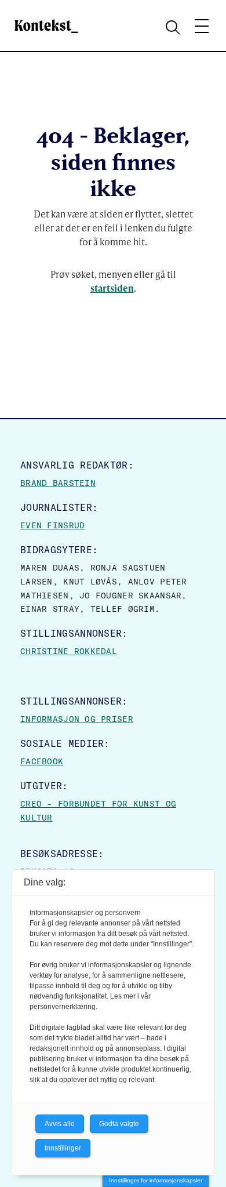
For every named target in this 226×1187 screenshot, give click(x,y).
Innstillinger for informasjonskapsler (155, 1180)
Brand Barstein (58, 483)
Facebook (41, 761)
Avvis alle (60, 1124)
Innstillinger (63, 1148)
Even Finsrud (52, 525)
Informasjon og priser (76, 719)
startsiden (112, 288)
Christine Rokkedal (68, 651)
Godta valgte (119, 1124)
